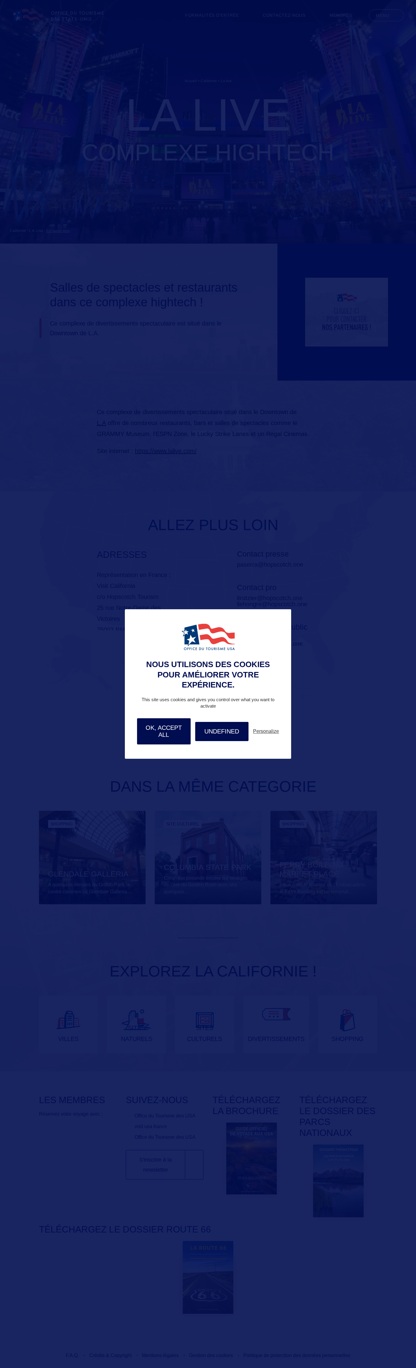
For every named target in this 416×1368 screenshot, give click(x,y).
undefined (221, 731)
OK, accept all (164, 731)
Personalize (266, 731)
